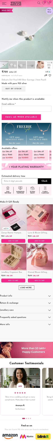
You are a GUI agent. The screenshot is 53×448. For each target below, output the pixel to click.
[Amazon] (10, 436)
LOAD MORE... (26, 288)
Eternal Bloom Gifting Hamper (37, 272)
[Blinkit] (43, 436)
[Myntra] (26, 436)
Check (44, 181)
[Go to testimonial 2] (26, 418)
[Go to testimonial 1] (23, 418)
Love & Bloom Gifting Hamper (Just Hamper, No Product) (40, 233)
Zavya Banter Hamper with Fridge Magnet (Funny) (11, 233)
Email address (9, 104)
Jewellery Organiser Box (11, 272)
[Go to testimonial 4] (30, 418)
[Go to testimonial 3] (28, 418)
